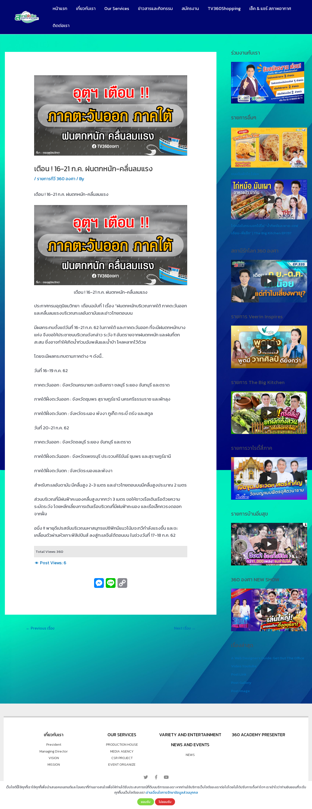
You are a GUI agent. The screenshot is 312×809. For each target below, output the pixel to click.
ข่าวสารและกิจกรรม (155, 8)
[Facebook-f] (156, 777)
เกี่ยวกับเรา (86, 8)
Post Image (240, 691)
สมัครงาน (190, 8)
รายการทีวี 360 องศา (56, 178)
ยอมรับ (145, 801)
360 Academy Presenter (258, 734)
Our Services (116, 8)
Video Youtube (244, 666)
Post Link (238, 674)
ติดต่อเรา (61, 25)
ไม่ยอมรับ (165, 801)
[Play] (269, 281)
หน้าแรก (60, 8)
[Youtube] (166, 777)
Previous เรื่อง (40, 628)
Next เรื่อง (184, 628)
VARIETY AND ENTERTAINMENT (190, 734)
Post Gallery (241, 682)
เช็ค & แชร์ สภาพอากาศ (270, 8)
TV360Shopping (224, 8)
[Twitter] (146, 777)
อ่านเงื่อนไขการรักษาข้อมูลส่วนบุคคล (172, 792)
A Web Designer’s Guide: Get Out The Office (267, 658)
